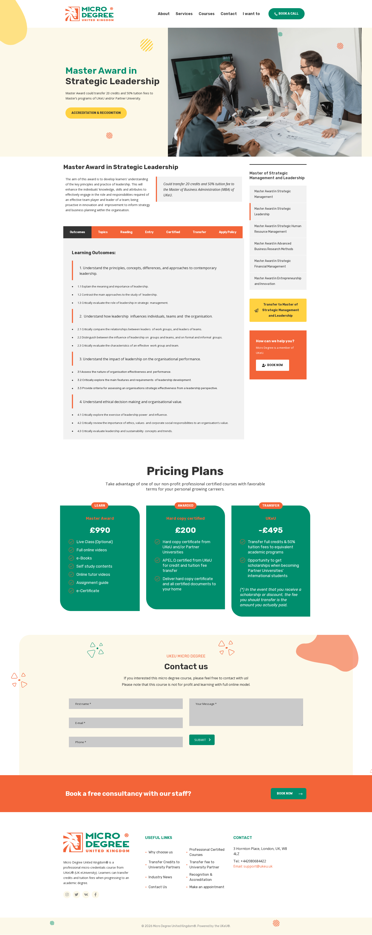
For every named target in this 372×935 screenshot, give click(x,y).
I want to (251, 13)
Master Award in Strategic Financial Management (272, 263)
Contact (229, 13)
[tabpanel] (153, 338)
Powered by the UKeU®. (214, 926)
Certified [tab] (173, 232)
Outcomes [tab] (77, 232)
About (164, 13)
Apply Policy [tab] (227, 232)
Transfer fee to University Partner (204, 864)
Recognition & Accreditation (200, 877)
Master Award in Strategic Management (272, 194)
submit (200, 740)
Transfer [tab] (199, 232)
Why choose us (161, 852)
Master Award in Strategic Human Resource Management (277, 229)
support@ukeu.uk (258, 866)
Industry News (160, 877)
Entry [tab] (149, 232)
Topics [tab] (103, 232)
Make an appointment (206, 887)
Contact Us (158, 887)
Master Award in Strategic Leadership (272, 211)
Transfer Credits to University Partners (164, 864)
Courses (207, 13)
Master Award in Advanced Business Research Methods (273, 246)
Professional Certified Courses (207, 852)
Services (184, 13)
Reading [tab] (126, 232)
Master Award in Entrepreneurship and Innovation (277, 281)
